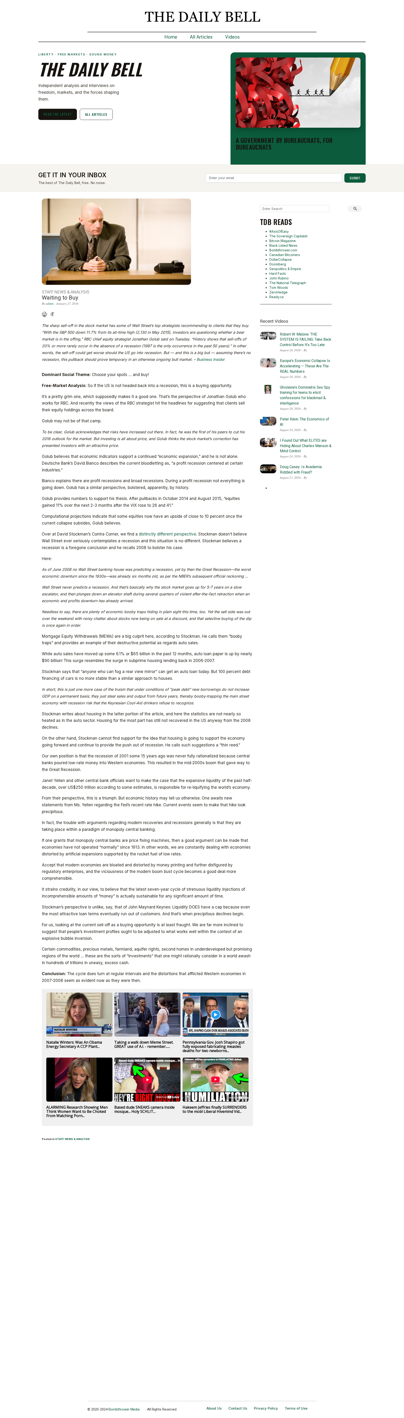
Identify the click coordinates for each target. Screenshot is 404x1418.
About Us (214, 1408)
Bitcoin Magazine (282, 241)
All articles (96, 114)
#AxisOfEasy (279, 231)
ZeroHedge (278, 292)
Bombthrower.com (283, 250)
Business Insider (211, 359)
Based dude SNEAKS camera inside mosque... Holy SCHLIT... (144, 1109)
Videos (232, 37)
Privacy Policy (266, 1408)
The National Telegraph (287, 283)
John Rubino (279, 278)
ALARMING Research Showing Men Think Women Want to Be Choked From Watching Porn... (77, 1111)
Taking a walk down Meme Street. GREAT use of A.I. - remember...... (143, 1044)
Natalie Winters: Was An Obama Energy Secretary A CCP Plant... (74, 1044)
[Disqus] (147, 1206)
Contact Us (237, 1408)
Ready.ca (276, 297)
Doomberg (277, 264)
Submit (355, 177)
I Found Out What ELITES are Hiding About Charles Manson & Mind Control (306, 445)
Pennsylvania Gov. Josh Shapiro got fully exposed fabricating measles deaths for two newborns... (214, 1046)
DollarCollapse (280, 259)
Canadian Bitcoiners (284, 255)
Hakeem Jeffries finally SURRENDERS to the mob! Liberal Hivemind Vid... (215, 1109)
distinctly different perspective (167, 534)
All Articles (201, 37)
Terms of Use (296, 1408)
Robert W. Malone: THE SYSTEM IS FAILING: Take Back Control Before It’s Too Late (305, 339)
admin (50, 303)
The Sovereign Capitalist (288, 236)
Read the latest (57, 114)
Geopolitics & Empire (285, 269)
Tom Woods (278, 287)
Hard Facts (277, 273)
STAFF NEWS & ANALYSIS (72, 1139)
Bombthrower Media (124, 1409)
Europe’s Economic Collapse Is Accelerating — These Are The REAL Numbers (305, 366)
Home (170, 37)
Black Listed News (283, 245)
